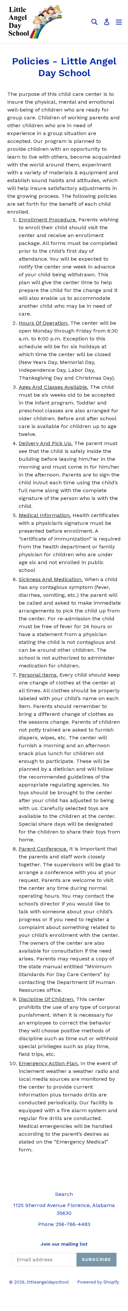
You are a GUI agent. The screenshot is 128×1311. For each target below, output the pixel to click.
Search (64, 1194)
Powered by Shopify (98, 1282)
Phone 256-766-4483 (64, 1224)
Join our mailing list (64, 1244)
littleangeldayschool (48, 1282)
